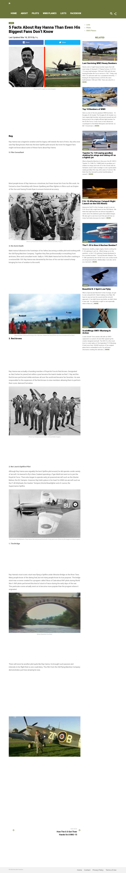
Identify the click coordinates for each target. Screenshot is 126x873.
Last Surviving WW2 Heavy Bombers (99, 63)
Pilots (35, 13)
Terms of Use (111, 870)
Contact (87, 870)
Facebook (75, 13)
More (84, 82)
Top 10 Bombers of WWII (93, 109)
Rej (36, 37)
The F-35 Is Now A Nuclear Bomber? (99, 245)
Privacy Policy (98, 870)
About (24, 13)
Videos (85, 59)
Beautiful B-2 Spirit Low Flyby (96, 289)
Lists (63, 13)
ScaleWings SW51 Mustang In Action (96, 331)
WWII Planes (50, 13)
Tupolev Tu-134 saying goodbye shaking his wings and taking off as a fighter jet (99, 155)
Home (14, 13)
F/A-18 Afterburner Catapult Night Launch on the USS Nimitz (98, 202)
